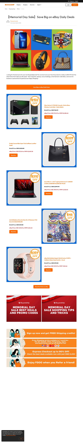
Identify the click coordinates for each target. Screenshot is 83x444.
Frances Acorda (14, 21)
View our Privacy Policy (11, 435)
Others (18, 8)
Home (6, 8)
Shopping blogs (12, 8)
